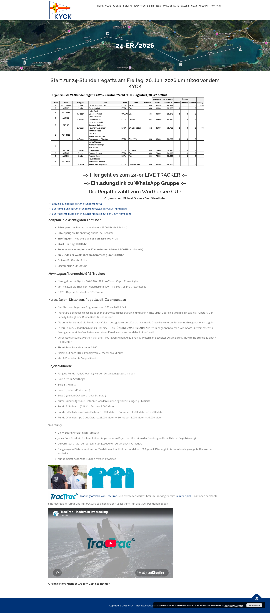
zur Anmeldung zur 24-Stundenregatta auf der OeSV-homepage (89, 208)
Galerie (185, 6)
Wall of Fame (171, 6)
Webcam (204, 6)
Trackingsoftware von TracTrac (98, 496)
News (194, 6)
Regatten (140, 6)
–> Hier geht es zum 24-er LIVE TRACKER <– (135, 175)
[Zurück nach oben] (256, 598)
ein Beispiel (184, 496)
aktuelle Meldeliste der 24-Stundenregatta (77, 203)
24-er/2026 (154, 6)
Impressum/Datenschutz (148, 605)
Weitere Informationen (234, 605)
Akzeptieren (254, 605)
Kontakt (216, 6)
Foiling (127, 6)
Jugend (117, 6)
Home (100, 6)
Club (108, 6)
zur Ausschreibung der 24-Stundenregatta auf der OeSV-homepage (91, 213)
